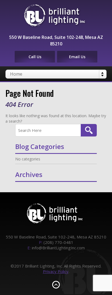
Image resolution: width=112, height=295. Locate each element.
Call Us (35, 56)
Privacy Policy (56, 271)
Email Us (77, 56)
